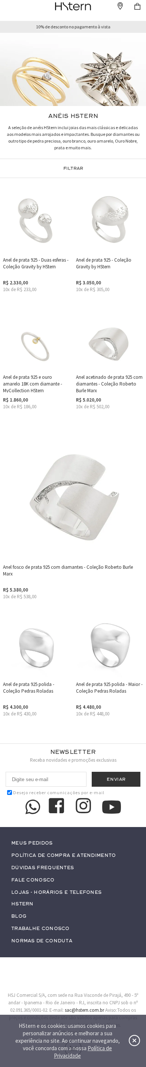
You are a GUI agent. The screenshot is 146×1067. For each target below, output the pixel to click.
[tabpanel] (73, 69)
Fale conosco (33, 880)
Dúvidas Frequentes (42, 868)
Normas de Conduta (41, 941)
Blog (18, 916)
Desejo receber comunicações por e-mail (58, 792)
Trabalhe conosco (40, 929)
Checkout (137, 6)
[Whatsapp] (32, 806)
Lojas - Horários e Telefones (56, 892)
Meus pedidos (32, 843)
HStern (22, 904)
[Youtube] (111, 807)
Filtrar (73, 168)
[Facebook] (57, 807)
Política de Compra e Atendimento (63, 856)
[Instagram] (84, 807)
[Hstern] (73, 6)
